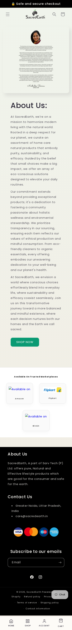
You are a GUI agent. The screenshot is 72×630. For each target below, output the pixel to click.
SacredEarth (33, 591)
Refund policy (32, 596)
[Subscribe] (60, 562)
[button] (7, 14)
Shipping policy (50, 602)
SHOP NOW (24, 342)
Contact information (38, 608)
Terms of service (27, 602)
